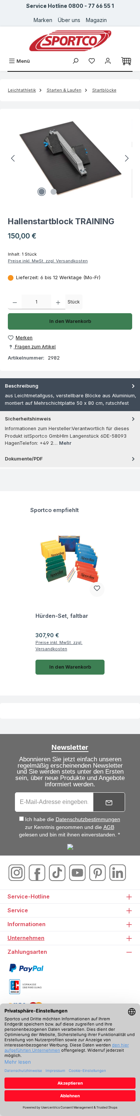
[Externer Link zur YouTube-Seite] (78, 872)
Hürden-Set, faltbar (61, 616)
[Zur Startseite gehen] (70, 40)
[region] (70, 158)
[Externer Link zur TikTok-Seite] (58, 872)
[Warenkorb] (126, 61)
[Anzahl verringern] (15, 302)
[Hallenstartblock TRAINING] (70, 158)
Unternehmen (25, 938)
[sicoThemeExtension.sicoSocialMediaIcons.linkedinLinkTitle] (117, 872)
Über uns (69, 20)
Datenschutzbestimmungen (88, 819)
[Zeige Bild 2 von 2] (54, 192)
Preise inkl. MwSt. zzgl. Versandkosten (48, 260)
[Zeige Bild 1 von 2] (42, 192)
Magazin (96, 20)
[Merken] (97, 589)
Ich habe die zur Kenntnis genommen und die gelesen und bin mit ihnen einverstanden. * (69, 827)
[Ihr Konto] (108, 61)
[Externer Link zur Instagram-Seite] (17, 872)
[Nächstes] (126, 158)
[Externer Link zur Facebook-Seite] (38, 872)
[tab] (70, 394)
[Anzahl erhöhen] (58, 302)
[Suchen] (75, 61)
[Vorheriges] (13, 158)
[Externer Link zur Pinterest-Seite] (98, 872)
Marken (43, 20)
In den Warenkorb (70, 321)
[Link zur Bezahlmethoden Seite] (26, 967)
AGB (108, 827)
